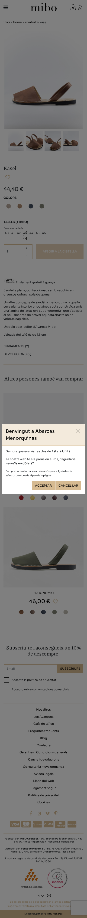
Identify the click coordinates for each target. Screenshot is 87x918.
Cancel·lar (68, 486)
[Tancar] (78, 431)
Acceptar (43, 486)
